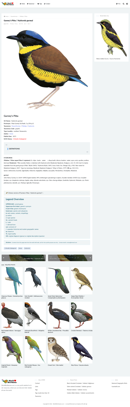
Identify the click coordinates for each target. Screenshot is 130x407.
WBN (7, 23)
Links (36, 386)
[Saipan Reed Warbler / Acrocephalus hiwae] (81, 280)
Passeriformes (14, 16)
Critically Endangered (10, 248)
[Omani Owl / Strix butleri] (58, 349)
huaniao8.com (116, 386)
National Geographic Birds (119, 383)
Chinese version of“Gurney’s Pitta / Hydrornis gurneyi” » (25, 193)
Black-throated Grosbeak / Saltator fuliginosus (80, 383)
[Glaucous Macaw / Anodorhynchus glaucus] (12, 280)
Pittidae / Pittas (23, 16)
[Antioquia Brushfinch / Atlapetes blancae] (35, 315)
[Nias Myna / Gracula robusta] (81, 349)
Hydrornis (31, 126)
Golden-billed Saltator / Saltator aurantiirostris (80, 393)
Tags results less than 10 (42, 393)
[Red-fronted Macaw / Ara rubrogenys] (35, 349)
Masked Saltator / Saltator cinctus (77, 390)
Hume (11, 134)
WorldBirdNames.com (58, 404)
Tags (40, 3)
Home (23, 3)
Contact (48, 3)
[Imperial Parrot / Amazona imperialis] (12, 349)
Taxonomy (38, 396)
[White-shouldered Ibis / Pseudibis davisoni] (58, 315)
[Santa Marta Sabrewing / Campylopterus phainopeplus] (58, 280)
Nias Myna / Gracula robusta (79, 365)
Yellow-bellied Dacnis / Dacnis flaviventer (108, 59)
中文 (119, 3)
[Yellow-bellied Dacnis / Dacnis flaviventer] (111, 37)
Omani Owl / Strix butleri (55, 365)
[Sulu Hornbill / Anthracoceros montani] (35, 280)
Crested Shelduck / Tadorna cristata (81, 330)
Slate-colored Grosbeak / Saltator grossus (79, 386)
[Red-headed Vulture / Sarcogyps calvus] (12, 315)
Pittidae (24, 126)
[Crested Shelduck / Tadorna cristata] (81, 315)
